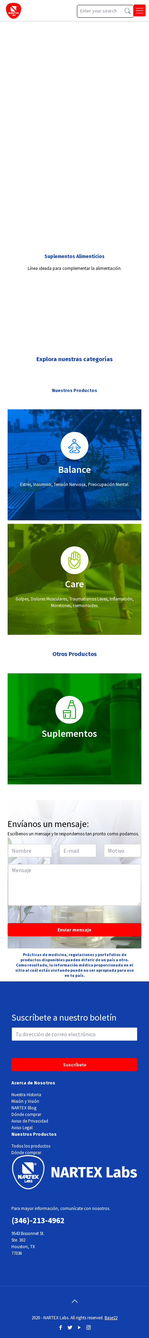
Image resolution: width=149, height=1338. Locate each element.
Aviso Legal (22, 1128)
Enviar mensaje (74, 930)
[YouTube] (79, 1327)
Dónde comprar (26, 1114)
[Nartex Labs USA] (13, 10)
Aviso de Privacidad (29, 1121)
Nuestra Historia (26, 1095)
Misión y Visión (25, 1101)
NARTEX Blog (23, 1108)
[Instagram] (88, 1327)
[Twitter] (69, 1327)
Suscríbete (74, 1065)
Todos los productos (30, 1146)
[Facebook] (60, 1327)
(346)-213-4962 (37, 1220)
